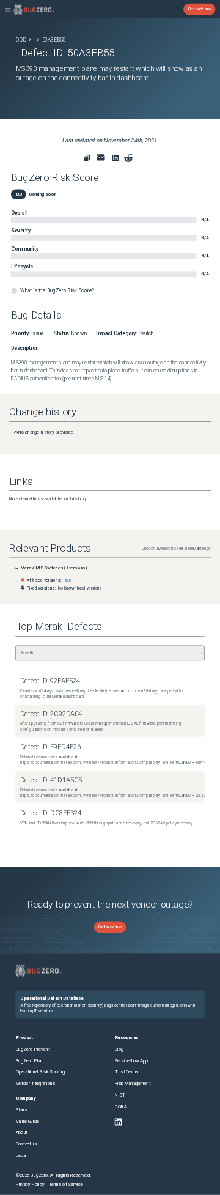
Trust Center (127, 1072)
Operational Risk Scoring (40, 1072)
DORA (121, 1106)
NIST (120, 1095)
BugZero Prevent (33, 1049)
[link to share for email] (101, 157)
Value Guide (28, 1121)
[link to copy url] (87, 158)
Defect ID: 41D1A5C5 (51, 780)
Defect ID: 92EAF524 (50, 681)
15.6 (68, 580)
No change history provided (45, 432)
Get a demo (199, 9)
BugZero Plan (29, 1061)
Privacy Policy (30, 1184)
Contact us (26, 1144)
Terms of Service (66, 1184)
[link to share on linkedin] (117, 159)
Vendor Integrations (36, 1083)
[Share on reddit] (128, 158)
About (22, 1132)
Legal (21, 1155)
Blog (119, 1049)
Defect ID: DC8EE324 (50, 813)
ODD (21, 40)
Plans (22, 1109)
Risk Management (133, 1083)
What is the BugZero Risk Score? (57, 290)
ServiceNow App (131, 1061)
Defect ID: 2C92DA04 (51, 714)
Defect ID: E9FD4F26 (50, 747)
